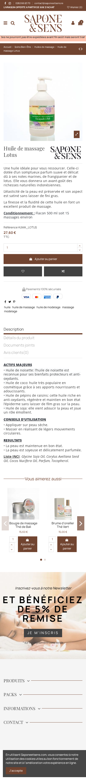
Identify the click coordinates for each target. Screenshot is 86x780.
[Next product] (81, 49)
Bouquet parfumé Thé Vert (35, 525)
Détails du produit (19, 338)
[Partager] (5, 302)
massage (68, 307)
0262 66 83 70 (23, 3)
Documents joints (19, 345)
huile (7, 307)
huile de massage (23, 307)
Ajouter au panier (46, 259)
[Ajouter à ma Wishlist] (23, 271)
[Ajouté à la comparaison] (63, 271)
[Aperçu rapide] (40, 518)
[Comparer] (35, 518)
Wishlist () (76, 7)
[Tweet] (9, 302)
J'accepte (16, 771)
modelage (10, 311)
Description (14, 329)
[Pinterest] (14, 302)
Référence (10, 227)
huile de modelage (48, 307)
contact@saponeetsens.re (48, 3)
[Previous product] (80, 49)
